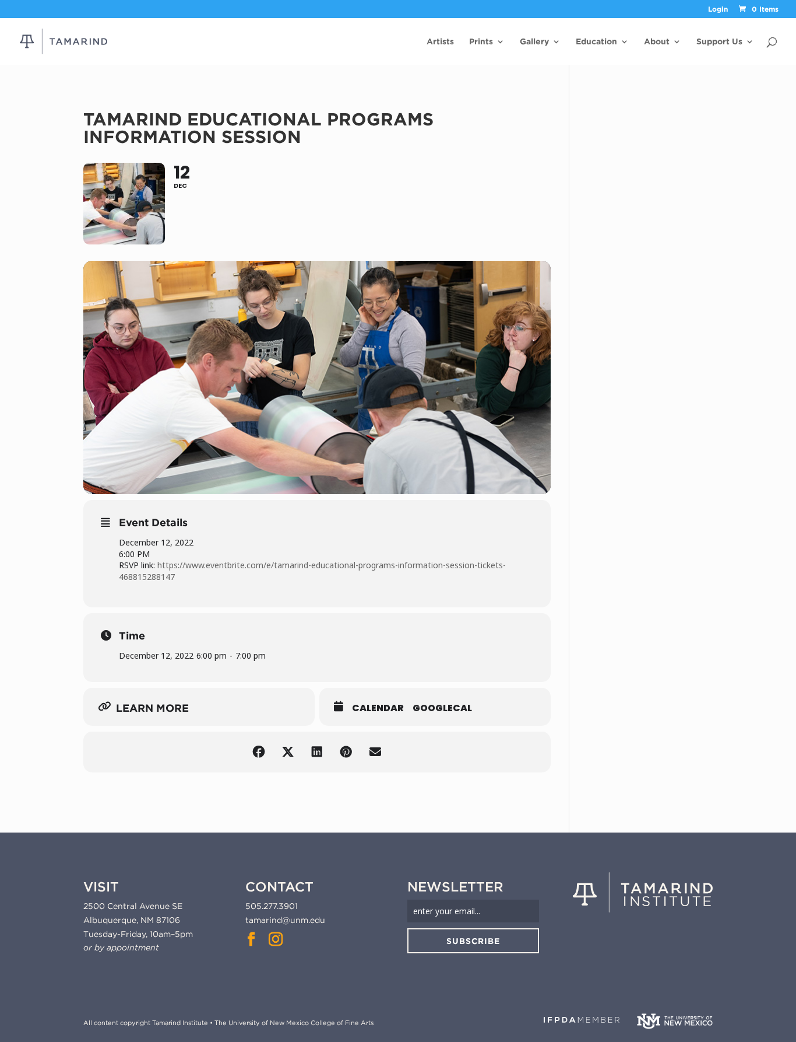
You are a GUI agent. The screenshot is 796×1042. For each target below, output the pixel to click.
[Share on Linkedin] (317, 752)
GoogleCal (442, 708)
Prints (481, 41)
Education (596, 41)
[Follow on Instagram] (276, 939)
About (657, 41)
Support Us (719, 41)
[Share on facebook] (258, 752)
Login (718, 9)
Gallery (534, 41)
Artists (440, 41)
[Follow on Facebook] (251, 939)
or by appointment (121, 947)
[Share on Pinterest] (346, 752)
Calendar (378, 708)
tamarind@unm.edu (285, 920)
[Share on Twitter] (287, 752)
